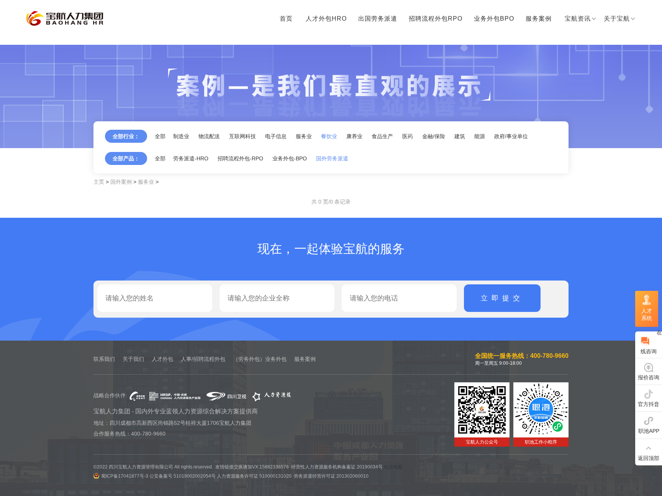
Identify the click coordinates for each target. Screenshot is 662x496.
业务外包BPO (494, 18)
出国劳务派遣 (377, 18)
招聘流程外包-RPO (240, 158)
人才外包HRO (326, 18)
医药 (407, 136)
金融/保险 (433, 136)
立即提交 (502, 298)
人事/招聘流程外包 (203, 359)
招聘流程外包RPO (435, 18)
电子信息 (276, 136)
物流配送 (209, 136)
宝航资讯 (578, 18)
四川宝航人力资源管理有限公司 (64, 19)
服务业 (304, 136)
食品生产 (382, 136)
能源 (479, 136)
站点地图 (393, 467)
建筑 (459, 136)
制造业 (181, 136)
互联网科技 (242, 136)
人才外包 (162, 359)
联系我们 (104, 359)
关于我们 (133, 359)
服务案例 (539, 18)
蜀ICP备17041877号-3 (124, 476)
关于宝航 (617, 18)
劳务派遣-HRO (190, 158)
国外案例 (121, 182)
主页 (98, 182)
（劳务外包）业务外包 (260, 359)
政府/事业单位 (511, 136)
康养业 (354, 136)
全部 (160, 136)
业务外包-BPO (289, 158)
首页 (286, 18)
